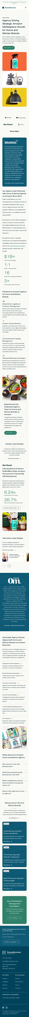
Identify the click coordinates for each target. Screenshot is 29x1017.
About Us (17, 978)
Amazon (21, 204)
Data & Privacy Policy (21, 1011)
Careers (17, 985)
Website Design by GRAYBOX (9, 1013)
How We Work (19, 981)
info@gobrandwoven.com (10, 961)
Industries (5, 17)
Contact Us (18, 988)
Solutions (4, 978)
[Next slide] (9, 566)
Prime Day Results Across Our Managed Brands (14, 3)
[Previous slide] (4, 566)
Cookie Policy (5, 1012)
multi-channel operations (17, 246)
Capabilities (5, 981)
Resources (5, 988)
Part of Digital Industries (14, 1012)
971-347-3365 (6, 958)
